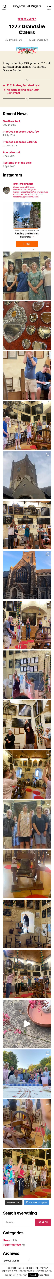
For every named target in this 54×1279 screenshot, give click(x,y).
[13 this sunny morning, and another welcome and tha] (27, 674)
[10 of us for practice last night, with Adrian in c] (27, 575)
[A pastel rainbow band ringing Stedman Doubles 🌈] (27, 974)
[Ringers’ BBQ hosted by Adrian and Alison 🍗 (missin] (27, 1073)
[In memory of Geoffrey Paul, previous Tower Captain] (27, 824)
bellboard (17, 39)
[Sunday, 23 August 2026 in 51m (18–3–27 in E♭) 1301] (27, 276)
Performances (27, 19)
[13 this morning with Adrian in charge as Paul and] (27, 874)
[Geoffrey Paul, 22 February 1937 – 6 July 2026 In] (27, 724)
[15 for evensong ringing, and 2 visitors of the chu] (27, 1123)
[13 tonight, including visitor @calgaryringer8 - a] (27, 774)
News (6, 1240)
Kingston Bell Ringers (27, 6)
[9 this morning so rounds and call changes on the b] (27, 475)
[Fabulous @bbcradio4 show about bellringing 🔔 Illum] (27, 226)
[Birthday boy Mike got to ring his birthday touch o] (27, 375)
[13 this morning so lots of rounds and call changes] (27, 325)
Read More (43, 1275)
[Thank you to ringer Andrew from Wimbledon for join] (27, 425)
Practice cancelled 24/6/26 (20, 141)
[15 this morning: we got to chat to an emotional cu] (27, 1173)
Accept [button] (33, 1275)
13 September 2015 (39, 39)
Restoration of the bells (17, 162)
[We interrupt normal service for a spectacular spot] (27, 1024)
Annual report (11, 152)
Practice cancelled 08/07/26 (21, 131)
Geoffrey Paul (11, 121)
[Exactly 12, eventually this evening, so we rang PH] (27, 625)
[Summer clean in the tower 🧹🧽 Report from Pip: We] (27, 924)
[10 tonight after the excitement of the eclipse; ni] (27, 525)
